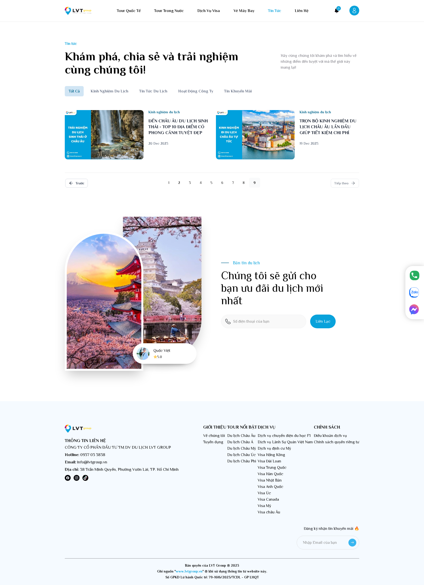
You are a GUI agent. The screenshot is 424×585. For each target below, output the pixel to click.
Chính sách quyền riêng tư (336, 442)
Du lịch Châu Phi (241, 461)
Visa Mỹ (264, 506)
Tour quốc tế (129, 11)
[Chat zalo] (414, 292)
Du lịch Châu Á (240, 442)
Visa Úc (264, 493)
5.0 (159, 357)
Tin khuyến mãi (238, 91)
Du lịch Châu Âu (241, 435)
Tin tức (274, 11)
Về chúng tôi (214, 435)
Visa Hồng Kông (271, 455)
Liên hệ (301, 11)
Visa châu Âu (269, 512)
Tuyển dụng (213, 442)
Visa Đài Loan (269, 461)
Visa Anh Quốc (270, 486)
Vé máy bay (244, 11)
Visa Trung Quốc (272, 467)
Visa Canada (268, 499)
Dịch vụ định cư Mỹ (274, 448)
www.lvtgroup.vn (189, 571)
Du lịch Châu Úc (241, 455)
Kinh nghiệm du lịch (109, 91)
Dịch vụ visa (208, 11)
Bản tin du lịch (246, 262)
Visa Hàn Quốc (270, 474)
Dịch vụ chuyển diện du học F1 (284, 435)
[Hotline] (414, 275)
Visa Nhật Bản (270, 480)
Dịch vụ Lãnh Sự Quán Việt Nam (285, 442)
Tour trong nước (169, 11)
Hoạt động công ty (195, 91)
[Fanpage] (414, 309)
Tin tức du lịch (153, 91)
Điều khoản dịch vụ (330, 435)
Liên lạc (323, 321)
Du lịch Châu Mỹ (241, 448)
